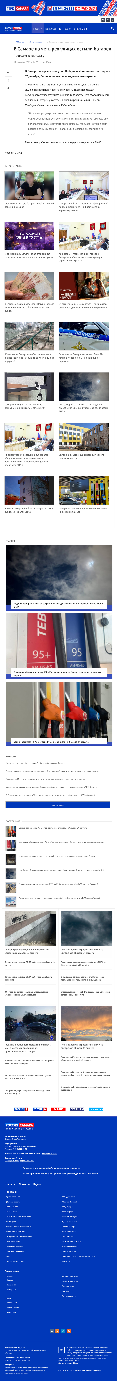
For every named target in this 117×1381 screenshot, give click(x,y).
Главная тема (11, 1212)
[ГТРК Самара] (19, 30)
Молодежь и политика (15, 1231)
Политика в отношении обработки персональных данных (51, 1168)
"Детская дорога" (13, 1202)
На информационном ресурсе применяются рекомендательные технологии (60, 1173)
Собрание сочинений (15, 1251)
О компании (80, 29)
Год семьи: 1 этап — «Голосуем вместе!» (78, 1256)
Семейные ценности (14, 1246)
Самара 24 (11, 1290)
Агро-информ (67, 1212)
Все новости (58, 805)
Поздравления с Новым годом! (19, 1236)
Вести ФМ (11, 1312)
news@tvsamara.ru (28, 1146)
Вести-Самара (12, 1207)
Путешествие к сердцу (71, 1241)
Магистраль (11, 1221)
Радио (67, 29)
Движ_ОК (66, 1261)
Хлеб (8, 1256)
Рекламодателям (69, 1296)
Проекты (24, 1184)
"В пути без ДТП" (69, 1251)
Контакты (66, 1291)
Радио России (13, 1308)
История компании (70, 1276)
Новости (37, 29)
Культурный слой (69, 1221)
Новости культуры (70, 1217)
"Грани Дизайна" (13, 1197)
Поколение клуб (13, 1241)
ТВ (60, 29)
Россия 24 (11, 1285)
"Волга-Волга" (68, 1236)
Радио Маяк (12, 1303)
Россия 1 (11, 1280)
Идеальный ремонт (70, 1246)
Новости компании (70, 1281)
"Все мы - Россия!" (69, 1202)
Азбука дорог (67, 1207)
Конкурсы (50, 29)
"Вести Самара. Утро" (15, 1261)
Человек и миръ (68, 1227)
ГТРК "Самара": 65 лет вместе (18, 1217)
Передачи (11, 1192)
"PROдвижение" (68, 1197)
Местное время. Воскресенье (18, 1227)
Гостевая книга (68, 1286)
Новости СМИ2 (13, 152)
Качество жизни (69, 1231)
